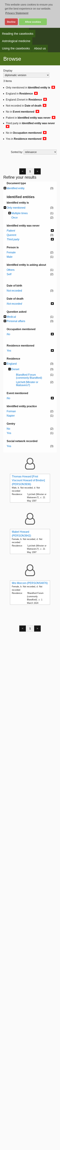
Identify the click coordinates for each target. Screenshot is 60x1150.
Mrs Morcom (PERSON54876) (30, 583)
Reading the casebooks (17, 33)
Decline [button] (11, 21)
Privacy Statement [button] (16, 13)
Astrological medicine (16, 41)
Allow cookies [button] (33, 21)
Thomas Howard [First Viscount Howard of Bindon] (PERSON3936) (28, 480)
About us (40, 48)
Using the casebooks (16, 48)
